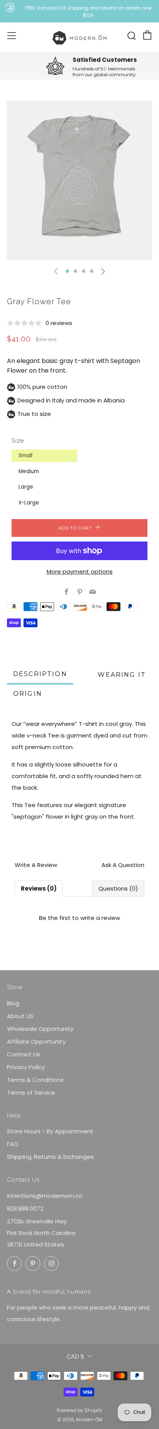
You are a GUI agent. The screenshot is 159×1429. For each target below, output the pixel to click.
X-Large (29, 502)
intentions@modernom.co (45, 1196)
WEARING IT (122, 674)
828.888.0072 (25, 1208)
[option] (79, 180)
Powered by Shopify (79, 1410)
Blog (13, 1003)
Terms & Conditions (35, 1080)
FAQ (12, 1144)
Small (25, 455)
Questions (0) (118, 888)
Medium (29, 471)
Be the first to (79, 918)
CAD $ (75, 1356)
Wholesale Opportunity (40, 1029)
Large (26, 487)
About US (20, 1016)
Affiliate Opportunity (36, 1041)
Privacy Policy (26, 1067)
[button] (67, 271)
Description (40, 674)
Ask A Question (122, 865)
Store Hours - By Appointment (50, 1131)
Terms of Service (31, 1092)
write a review (100, 918)
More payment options (80, 571)
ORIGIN (27, 693)
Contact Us (23, 1054)
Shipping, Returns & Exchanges (50, 1157)
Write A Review (36, 865)
